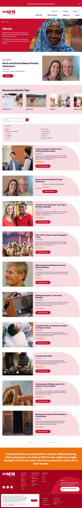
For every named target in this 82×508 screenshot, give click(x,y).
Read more (8, 76)
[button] (3, 102)
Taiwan (44, 502)
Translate (65, 11)
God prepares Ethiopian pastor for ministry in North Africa (50, 385)
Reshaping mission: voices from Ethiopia (48, 296)
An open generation (43, 356)
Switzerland (45, 500)
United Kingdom (46, 504)
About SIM (38, 15)
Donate (75, 11)
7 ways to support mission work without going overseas (48, 150)
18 (48, 442)
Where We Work (23, 475)
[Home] (3, 22)
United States (56, 498)
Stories (77, 15)
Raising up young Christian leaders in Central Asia (50, 415)
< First (29, 442)
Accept (34, 500)
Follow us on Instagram (11, 487)
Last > (52, 442)
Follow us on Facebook (7, 487)
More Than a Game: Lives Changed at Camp (51, 236)
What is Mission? (35, 475)
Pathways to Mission (34, 481)
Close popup (79, 4)
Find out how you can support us (69, 489)
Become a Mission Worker (35, 478)
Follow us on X (3, 487)
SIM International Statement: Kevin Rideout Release (50, 266)
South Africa (45, 498)
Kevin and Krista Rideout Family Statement (49, 180)
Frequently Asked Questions (23, 480)
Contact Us (23, 483)
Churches (44, 481)
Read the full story (43, 166)
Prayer (43, 479)
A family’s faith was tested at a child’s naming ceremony (51, 327)
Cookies (23, 489)
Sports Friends (56, 500)
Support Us (66, 15)
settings (11, 505)
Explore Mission (52, 15)
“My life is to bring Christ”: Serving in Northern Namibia (50, 206)
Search (27, 119)
